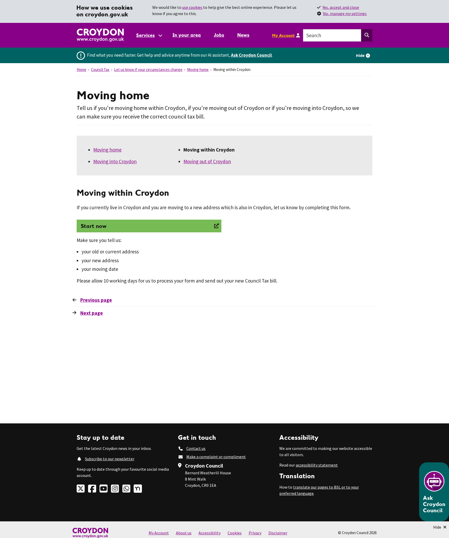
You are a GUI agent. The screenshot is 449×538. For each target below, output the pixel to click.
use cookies (192, 7)
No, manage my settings (345, 13)
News (243, 35)
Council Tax (100, 69)
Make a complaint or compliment (216, 456)
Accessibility (210, 532)
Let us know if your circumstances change (148, 69)
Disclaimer (277, 532)
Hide (360, 55)
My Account (283, 35)
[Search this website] (366, 35)
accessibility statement (317, 465)
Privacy (255, 532)
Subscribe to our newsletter (109, 458)
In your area (187, 35)
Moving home (198, 69)
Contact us (196, 448)
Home (81, 69)
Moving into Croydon (115, 161)
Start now (94, 226)
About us (184, 532)
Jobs (219, 35)
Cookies (235, 532)
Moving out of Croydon (207, 161)
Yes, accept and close (340, 7)
